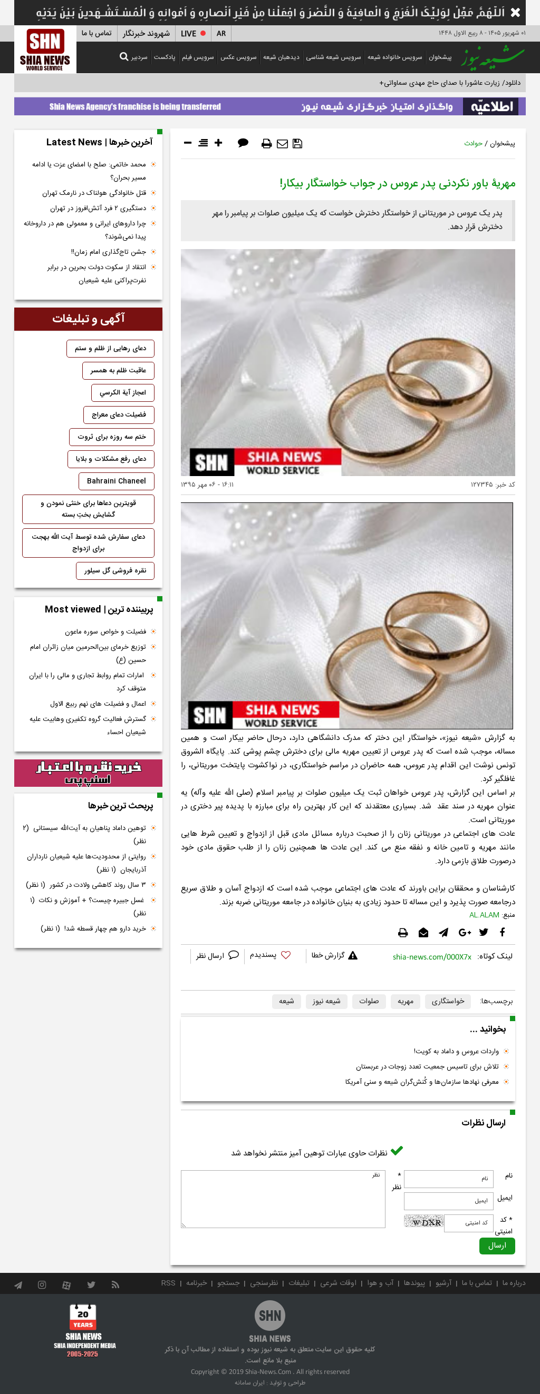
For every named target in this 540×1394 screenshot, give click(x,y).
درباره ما (514, 1283)
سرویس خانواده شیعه (395, 57)
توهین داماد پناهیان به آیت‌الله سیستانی (84, 835)
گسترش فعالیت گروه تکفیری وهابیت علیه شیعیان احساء (88, 726)
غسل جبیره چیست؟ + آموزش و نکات (88, 907)
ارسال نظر (211, 956)
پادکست (165, 57)
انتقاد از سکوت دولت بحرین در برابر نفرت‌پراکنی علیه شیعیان (96, 274)
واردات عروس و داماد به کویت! (456, 1051)
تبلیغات (299, 1283)
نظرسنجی (264, 1283)
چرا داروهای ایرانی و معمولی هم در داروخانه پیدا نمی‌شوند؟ (85, 230)
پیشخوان (440, 57)
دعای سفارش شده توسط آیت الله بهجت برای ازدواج (88, 543)
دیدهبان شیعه (281, 57)
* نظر (396, 1181)
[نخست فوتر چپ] (85, 1330)
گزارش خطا (328, 956)
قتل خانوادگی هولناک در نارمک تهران (94, 193)
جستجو (228, 1283)
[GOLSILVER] (88, 773)
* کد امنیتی (504, 1226)
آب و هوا (380, 1283)
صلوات (369, 1001)
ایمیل (505, 1198)
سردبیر (139, 57)
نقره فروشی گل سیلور (115, 571)
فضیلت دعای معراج (119, 415)
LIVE (188, 33)
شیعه (286, 1001)
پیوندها (414, 1283)
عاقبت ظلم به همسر (118, 371)
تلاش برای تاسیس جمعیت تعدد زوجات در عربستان (427, 1067)
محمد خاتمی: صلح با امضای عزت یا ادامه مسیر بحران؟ (89, 171)
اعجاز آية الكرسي (123, 393)
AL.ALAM (484, 915)
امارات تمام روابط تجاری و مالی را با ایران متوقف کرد (87, 682)
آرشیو (443, 1283)
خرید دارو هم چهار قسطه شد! (93, 929)
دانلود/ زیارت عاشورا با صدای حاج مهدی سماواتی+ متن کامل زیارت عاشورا (416, 83)
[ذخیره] (297, 143)
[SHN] (45, 49)
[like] (275, 956)
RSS (168, 1283)
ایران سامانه (250, 1383)
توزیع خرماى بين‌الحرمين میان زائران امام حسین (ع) (88, 653)
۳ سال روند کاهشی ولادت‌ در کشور (86, 885)
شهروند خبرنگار (146, 34)
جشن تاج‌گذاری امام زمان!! (107, 252)
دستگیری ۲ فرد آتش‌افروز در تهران (98, 208)
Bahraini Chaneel (116, 481)
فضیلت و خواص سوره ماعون (105, 632)
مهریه (405, 1001)
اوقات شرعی (338, 1283)
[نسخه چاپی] (267, 143)
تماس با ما (97, 33)
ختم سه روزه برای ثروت (112, 437)
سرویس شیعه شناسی (333, 57)
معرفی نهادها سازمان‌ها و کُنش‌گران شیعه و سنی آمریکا (422, 1082)
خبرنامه (196, 1283)
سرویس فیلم (198, 57)
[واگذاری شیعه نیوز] (270, 104)
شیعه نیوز (327, 1001)
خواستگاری (448, 1001)
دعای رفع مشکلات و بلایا (111, 459)
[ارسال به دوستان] (282, 143)
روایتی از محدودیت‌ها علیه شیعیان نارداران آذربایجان (86, 863)
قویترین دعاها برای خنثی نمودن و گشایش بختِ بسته (88, 509)
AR (221, 34)
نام (509, 1176)
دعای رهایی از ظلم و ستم (110, 348)
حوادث (473, 144)
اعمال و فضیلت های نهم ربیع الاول (98, 704)
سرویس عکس (238, 57)
